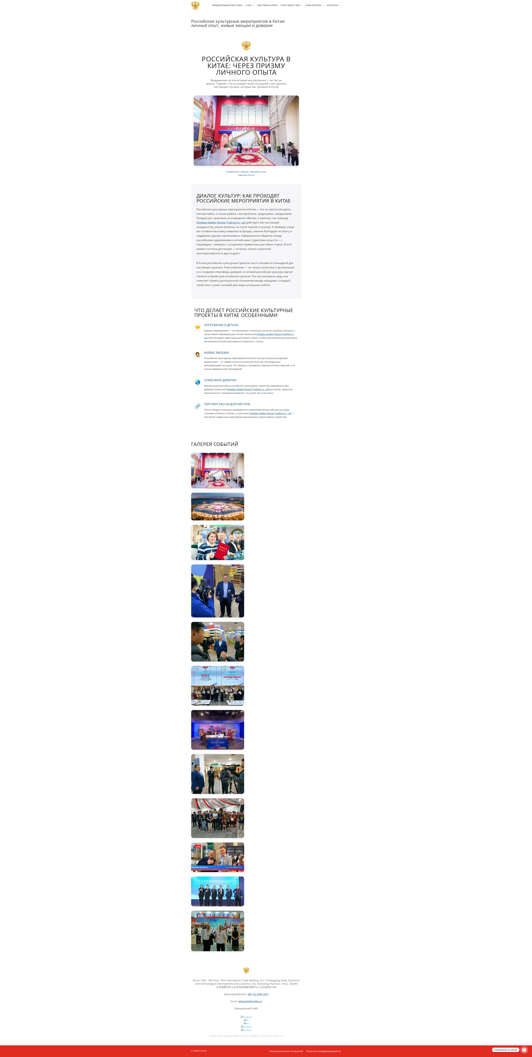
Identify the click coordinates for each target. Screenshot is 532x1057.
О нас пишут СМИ (290, 5)
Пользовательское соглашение (286, 1051)
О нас (248, 5)
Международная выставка (227, 5)
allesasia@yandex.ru (250, 1001)
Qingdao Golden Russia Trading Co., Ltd (220, 222)
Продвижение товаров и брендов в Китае (246, 171)
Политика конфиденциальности (323, 1051)
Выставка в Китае (268, 5)
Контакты (332, 5)
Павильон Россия (246, 175)
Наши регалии (313, 5)
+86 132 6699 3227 (258, 994)
